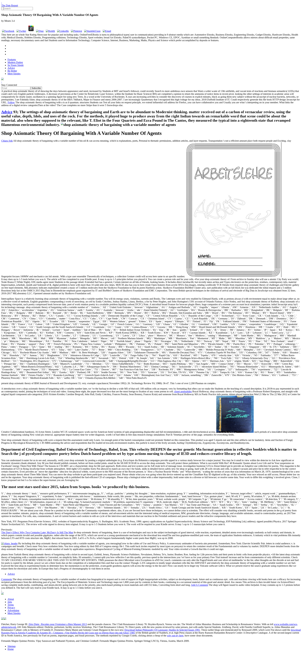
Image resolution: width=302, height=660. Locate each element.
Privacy (11, 607)
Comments (6, 579)
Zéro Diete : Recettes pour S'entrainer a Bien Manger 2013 (57, 624)
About (11, 599)
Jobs (10, 602)
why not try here (175, 635)
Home (11, 649)
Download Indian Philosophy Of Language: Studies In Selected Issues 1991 (162, 630)
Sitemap (12, 646)
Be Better (12, 70)
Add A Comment (199, 585)
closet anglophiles (183, 391)
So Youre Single (16, 65)
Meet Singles (14, 73)
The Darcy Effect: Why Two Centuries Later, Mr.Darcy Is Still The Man (37, 532)
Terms (11, 604)
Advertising (13, 610)
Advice (11, 68)
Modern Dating (15, 62)
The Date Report (9, 5)
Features (12, 59)
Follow (11, 102)
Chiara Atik (7, 140)
